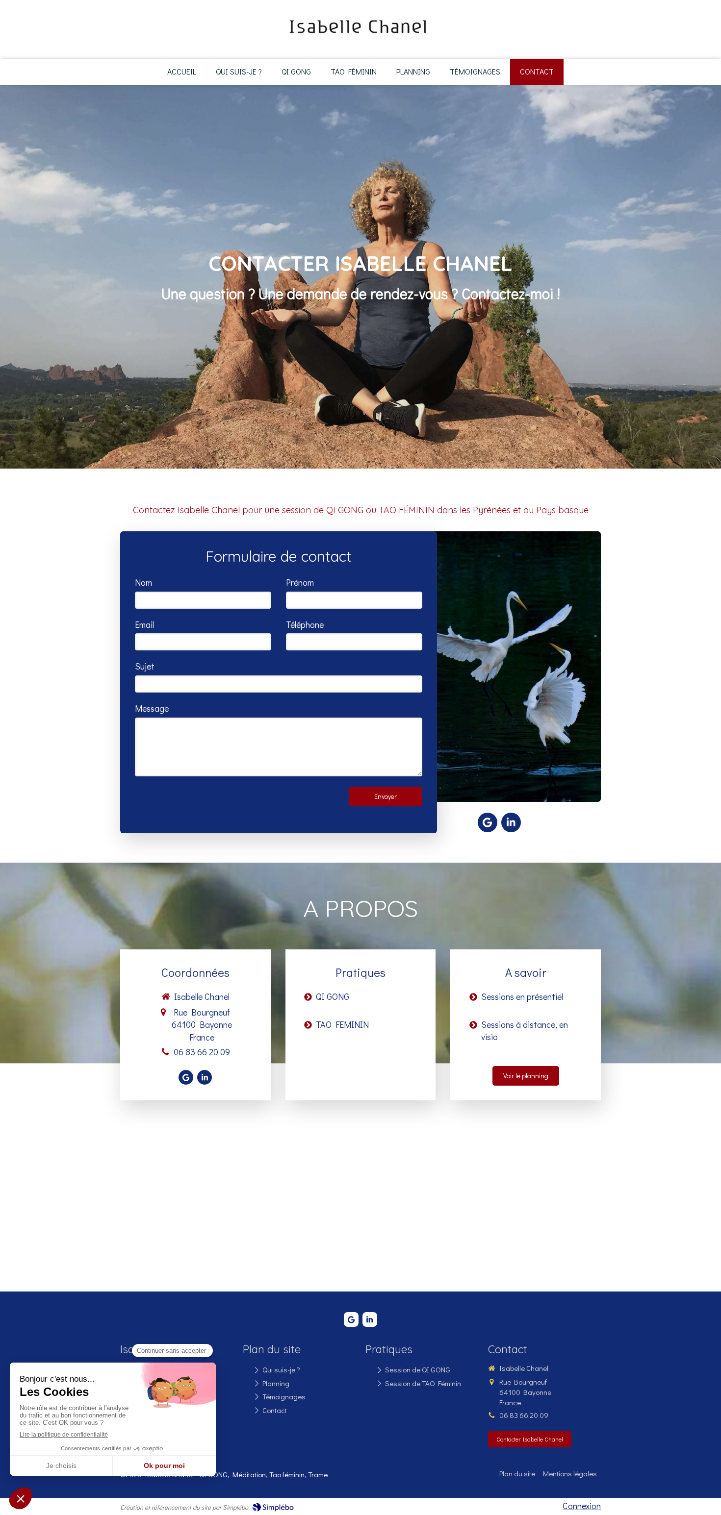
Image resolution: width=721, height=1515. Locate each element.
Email (144, 624)
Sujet (144, 666)
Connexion (582, 1506)
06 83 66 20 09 (202, 1052)
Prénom (300, 582)
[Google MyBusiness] (487, 822)
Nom (143, 582)
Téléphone (305, 624)
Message (152, 708)
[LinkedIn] (511, 822)
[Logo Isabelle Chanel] (357, 39)
